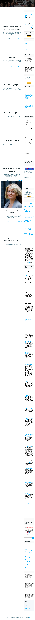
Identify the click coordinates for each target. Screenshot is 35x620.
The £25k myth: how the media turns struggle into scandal (29, 106)
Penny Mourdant (26, 227)
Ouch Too (26, 412)
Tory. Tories (25, 229)
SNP (26, 228)
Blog (26, 43)
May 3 (11, 38)
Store (26, 50)
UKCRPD (29, 229)
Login (26, 49)
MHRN (29, 226)
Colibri (30, 617)
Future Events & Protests (28, 220)
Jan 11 (11, 150)
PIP (29, 227)
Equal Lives (32, 219)
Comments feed (27, 608)
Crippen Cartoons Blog (28, 338)
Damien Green (26, 212)
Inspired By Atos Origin (28, 408)
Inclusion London (26, 223)
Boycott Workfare (27, 321)
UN (30, 229)
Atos (31, 203)
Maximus (27, 226)
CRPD (31, 211)
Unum (32, 230)
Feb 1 (11, 94)
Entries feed (27, 606)
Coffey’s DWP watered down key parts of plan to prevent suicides (29, 141)
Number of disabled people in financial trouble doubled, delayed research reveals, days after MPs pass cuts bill (29, 26)
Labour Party (26, 225)
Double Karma (27, 376)
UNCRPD (25, 230)
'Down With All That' (28, 270)
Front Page (26, 47)
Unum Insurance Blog (28, 468)
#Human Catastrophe (27, 203)
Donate (26, 46)
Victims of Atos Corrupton (29, 482)
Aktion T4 (26, 275)
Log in (26, 605)
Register (26, 603)
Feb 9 (11, 66)
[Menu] (32, 2)
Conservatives (27, 211)
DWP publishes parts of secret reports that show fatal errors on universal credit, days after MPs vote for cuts (29, 21)
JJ (8, 38)
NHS (31, 226)
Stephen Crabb (29, 228)
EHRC (30, 219)
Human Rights (27, 221)
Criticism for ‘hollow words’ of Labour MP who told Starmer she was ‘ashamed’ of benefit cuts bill (29, 15)
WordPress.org (27, 609)
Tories (32, 228)
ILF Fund (30, 222)
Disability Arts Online (28, 348)
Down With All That (28, 381)
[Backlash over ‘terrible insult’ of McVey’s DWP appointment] (11, 194)
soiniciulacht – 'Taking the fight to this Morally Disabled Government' (29, 435)
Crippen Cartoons (27, 333)
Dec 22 (11, 250)
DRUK (25, 219)
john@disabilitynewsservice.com (29, 184)
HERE (29, 262)
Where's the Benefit (28, 488)
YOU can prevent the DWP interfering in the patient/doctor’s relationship (28, 145)
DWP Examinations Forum (29, 387)
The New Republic (28, 462)
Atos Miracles (27, 297)
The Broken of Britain (28, 446)
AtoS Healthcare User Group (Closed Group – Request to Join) (28, 288)
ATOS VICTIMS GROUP (28, 312)
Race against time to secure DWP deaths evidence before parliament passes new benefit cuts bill (28, 110)
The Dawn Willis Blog (28, 458)
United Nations (29, 230)
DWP (27, 219)
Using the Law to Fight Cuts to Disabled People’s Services (29, 476)
